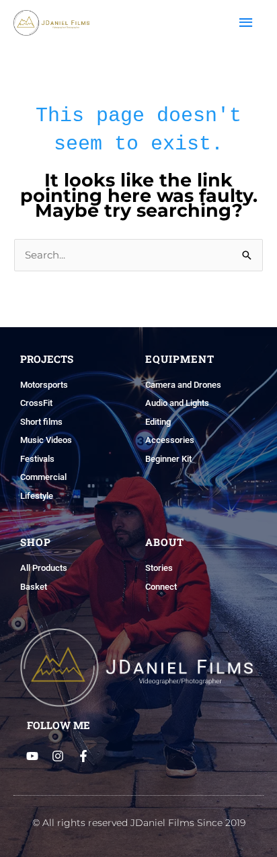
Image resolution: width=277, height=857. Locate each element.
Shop (35, 542)
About (164, 542)
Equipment (179, 359)
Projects (46, 359)
